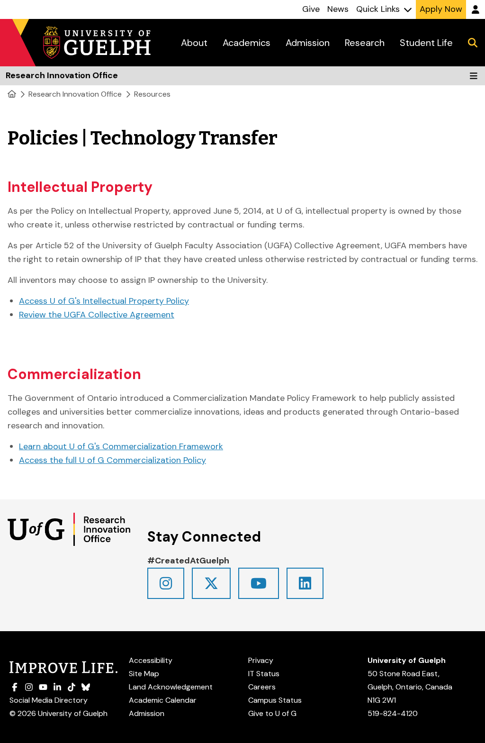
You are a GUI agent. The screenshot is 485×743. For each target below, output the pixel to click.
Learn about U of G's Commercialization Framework (121, 446)
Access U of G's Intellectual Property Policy (104, 301)
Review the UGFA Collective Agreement (96, 314)
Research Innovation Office (75, 94)
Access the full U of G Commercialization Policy (112, 460)
